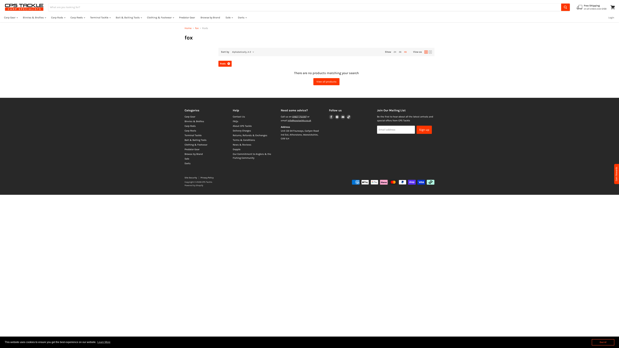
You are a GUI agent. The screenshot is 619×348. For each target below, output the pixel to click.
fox (197, 28)
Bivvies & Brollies (33, 17)
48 (405, 52)
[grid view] (426, 52)
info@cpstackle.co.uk (299, 120)
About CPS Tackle (242, 126)
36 (400, 52)
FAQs (235, 121)
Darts (241, 17)
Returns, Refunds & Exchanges (250, 135)
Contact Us (239, 116)
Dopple (237, 149)
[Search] (565, 7)
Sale (228, 17)
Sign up (424, 129)
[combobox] (304, 7)
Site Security (191, 177)
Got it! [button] (603, 342)
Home (188, 28)
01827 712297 (299, 116)
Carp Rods (57, 17)
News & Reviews (242, 144)
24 (395, 52)
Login (611, 17)
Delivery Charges (242, 130)
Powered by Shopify (194, 185)
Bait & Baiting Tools (128, 17)
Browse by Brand (210, 17)
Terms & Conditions (244, 140)
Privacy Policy (207, 177)
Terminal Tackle (99, 17)
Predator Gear (187, 17)
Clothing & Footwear (159, 17)
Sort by (225, 52)
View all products (326, 81)
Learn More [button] (103, 342)
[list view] (430, 52)
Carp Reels (76, 17)
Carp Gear (10, 17)
